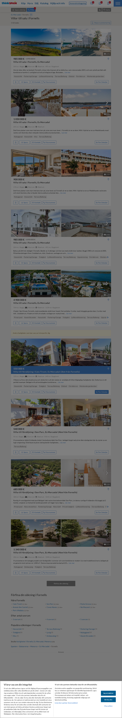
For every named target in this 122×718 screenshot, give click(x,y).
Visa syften (108, 706)
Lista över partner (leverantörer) (66, 703)
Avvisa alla (108, 700)
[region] (61, 699)
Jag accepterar (108, 693)
